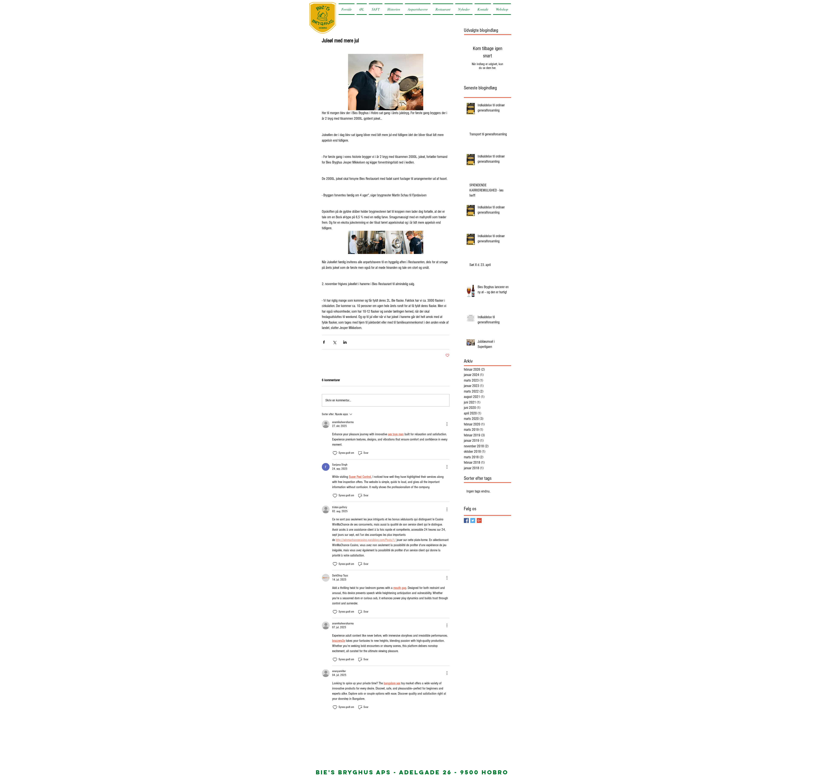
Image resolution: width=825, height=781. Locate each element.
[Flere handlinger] (446, 424)
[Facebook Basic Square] (466, 520)
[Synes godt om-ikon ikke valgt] (335, 453)
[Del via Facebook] (324, 342)
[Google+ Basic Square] (479, 520)
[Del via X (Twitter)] (334, 342)
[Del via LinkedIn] (345, 342)
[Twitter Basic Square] (472, 520)
